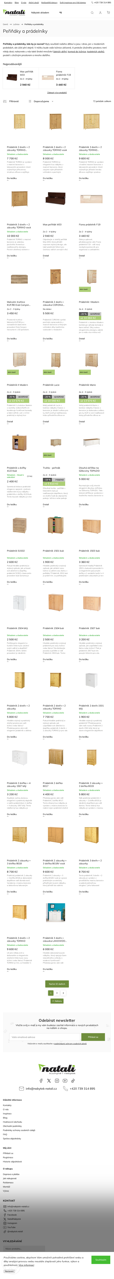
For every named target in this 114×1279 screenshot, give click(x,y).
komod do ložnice (77, 51)
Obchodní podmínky (12, 1126)
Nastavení (9, 1271)
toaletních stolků (95, 51)
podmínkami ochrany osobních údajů (70, 1043)
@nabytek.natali (73, 1080)
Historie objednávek (12, 1161)
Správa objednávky (12, 1138)
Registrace (8, 1157)
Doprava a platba (11, 1174)
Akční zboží (34, 2)
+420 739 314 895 (82, 1088)
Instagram (57, 1080)
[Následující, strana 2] (57, 993)
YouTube (65, 1080)
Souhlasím (100, 1259)
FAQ (5, 1134)
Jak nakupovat (9, 1178)
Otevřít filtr (11, 101)
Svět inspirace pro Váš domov (73, 2)
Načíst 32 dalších (57, 984)
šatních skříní (60, 51)
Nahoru (58, 1001)
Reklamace (8, 1182)
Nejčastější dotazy (49, 2)
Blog (17, 2)
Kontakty (8, 2)
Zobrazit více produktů (57, 93)
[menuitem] (40, 12)
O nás (23, 2)
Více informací (26, 1265)
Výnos (6, 1191)
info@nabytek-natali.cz (41, 1088)
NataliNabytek (49, 1080)
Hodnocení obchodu (12, 1122)
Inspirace (7, 1113)
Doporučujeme (41, 101)
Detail (46, 255)
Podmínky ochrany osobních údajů (19, 1130)
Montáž (6, 1186)
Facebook (41, 1080)
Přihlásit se (93, 1037)
